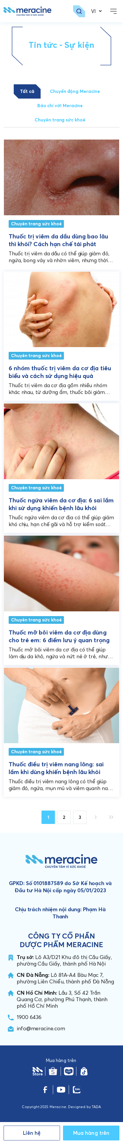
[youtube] (61, 1089)
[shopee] (53, 1071)
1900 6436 (29, 1017)
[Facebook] (45, 1089)
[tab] (27, 91)
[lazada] (68, 1071)
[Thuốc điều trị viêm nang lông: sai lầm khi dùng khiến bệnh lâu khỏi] (61, 704)
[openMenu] (113, 11)
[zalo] (76, 1089)
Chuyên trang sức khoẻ (36, 224)
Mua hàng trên (91, 1133)
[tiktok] (84, 1071)
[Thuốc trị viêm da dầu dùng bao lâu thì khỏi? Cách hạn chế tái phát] (61, 177)
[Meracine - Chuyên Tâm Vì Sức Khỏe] (27, 11)
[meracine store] (38, 1071)
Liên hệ (32, 1133)
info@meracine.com (41, 1028)
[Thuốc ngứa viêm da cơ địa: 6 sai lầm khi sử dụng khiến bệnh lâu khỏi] (61, 440)
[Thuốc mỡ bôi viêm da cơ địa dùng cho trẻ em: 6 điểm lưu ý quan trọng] (61, 572)
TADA (96, 1107)
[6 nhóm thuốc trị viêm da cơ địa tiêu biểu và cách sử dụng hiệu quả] (61, 308)
